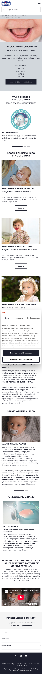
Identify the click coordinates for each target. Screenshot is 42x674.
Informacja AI (28, 670)
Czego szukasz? (12, 10)
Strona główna (6, 15)
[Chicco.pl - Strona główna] (6, 3)
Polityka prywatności (9, 669)
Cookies (20, 670)
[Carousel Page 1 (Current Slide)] (17, 146)
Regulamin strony (22, 669)
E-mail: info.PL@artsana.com (22, 626)
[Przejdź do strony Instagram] (21, 655)
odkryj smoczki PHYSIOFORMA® (21, 82)
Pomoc (4, 632)
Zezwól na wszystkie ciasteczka (21, 353)
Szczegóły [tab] (19, 318)
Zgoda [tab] (7, 318)
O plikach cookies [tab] (33, 318)
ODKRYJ (21, 208)
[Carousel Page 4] (30, 553)
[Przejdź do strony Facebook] (16, 655)
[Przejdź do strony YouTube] (26, 655)
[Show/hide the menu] (39, 3)
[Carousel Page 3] (28, 146)
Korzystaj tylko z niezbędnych (21, 359)
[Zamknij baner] (39, 312)
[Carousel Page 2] (25, 146)
